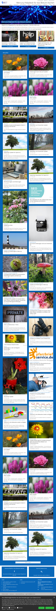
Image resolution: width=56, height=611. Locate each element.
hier (30, 29)
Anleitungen (9, 27)
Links (3, 579)
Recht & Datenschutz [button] (36, 4)
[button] (53, 5)
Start (10, 4)
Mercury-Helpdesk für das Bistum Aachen (45, 582)
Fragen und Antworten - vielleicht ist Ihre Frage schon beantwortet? (45, 44)
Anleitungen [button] (23, 4)
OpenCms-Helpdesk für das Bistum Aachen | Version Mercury (20, 25)
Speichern (41, 608)
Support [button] (45, 4)
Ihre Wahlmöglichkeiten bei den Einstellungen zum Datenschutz (21, 597)
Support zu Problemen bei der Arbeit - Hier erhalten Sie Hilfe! (27, 43)
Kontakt (40, 579)
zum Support (28, 46)
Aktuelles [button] (16, 4)
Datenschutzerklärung (9, 605)
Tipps (13, 27)
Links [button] (50, 4)
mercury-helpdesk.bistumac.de (47, 589)
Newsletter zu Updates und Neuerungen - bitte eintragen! (9, 43)
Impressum (4, 609)
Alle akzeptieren (49, 608)
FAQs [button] (29, 4)
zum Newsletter (10, 46)
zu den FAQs (46, 47)
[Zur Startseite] (5, 2)
